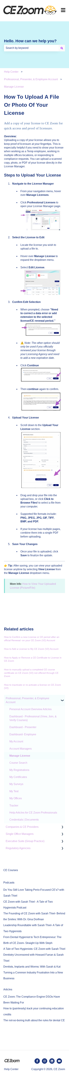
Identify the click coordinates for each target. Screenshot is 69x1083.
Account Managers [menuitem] (20, 748)
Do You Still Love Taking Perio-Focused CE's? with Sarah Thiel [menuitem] (33, 892)
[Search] (62, 48)
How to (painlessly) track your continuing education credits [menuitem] (33, 1011)
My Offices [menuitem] (15, 798)
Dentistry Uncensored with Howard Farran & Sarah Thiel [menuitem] (33, 957)
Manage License (14, 86)
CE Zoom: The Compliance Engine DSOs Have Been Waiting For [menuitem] (31, 999)
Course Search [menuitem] (18, 762)
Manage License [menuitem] (19, 755)
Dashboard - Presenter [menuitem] (22, 727)
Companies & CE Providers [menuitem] (22, 826)
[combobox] (31, 48)
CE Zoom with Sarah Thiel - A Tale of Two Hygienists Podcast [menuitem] (28, 904)
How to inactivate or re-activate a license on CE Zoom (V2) (32, 686)
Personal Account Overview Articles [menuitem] (30, 709)
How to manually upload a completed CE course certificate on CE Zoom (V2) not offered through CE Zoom (31, 672)
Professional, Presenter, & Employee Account (31, 79)
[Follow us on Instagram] (44, 1061)
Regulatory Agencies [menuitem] (18, 848)
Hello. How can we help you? (30, 41)
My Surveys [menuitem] (16, 784)
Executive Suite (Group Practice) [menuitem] (25, 841)
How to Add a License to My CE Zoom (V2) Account (31, 649)
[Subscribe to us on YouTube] (59, 1061)
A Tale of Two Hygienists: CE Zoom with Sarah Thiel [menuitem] (34, 948)
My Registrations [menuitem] (19, 770)
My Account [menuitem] (16, 741)
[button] (62, 698)
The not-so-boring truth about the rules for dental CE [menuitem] (34, 1020)
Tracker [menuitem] (13, 805)
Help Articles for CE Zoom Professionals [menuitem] (33, 812)
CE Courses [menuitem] (10, 870)
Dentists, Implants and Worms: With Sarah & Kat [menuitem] (31, 966)
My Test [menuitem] (13, 791)
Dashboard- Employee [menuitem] (22, 734)
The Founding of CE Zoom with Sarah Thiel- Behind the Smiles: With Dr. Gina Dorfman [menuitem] (34, 916)
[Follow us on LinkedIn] (52, 1061)
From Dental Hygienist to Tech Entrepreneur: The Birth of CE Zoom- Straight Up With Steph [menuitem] (32, 940)
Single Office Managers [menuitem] (19, 833)
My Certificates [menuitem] (18, 777)
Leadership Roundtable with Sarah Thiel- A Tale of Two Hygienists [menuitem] (33, 928)
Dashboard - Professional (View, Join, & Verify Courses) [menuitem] (33, 718)
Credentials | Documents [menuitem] (24, 819)
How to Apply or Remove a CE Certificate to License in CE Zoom (32, 659)
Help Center (11, 71)
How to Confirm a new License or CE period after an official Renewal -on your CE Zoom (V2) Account (31, 639)
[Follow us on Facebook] (37, 1061)
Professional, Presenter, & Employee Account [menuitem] (27, 700)
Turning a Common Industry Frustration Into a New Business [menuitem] (33, 975)
